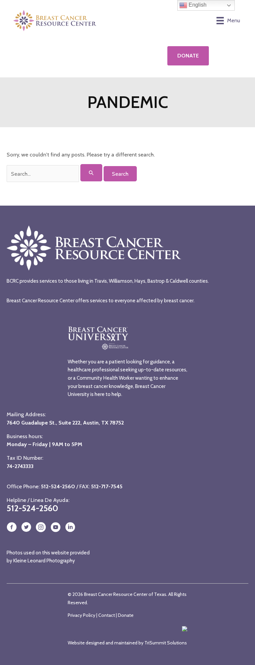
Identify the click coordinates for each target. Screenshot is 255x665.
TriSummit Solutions (165, 643)
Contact (106, 615)
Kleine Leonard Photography (44, 561)
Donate (125, 615)
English (197, 5)
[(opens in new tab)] (67, 55)
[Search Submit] (91, 172)
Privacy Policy (81, 615)
